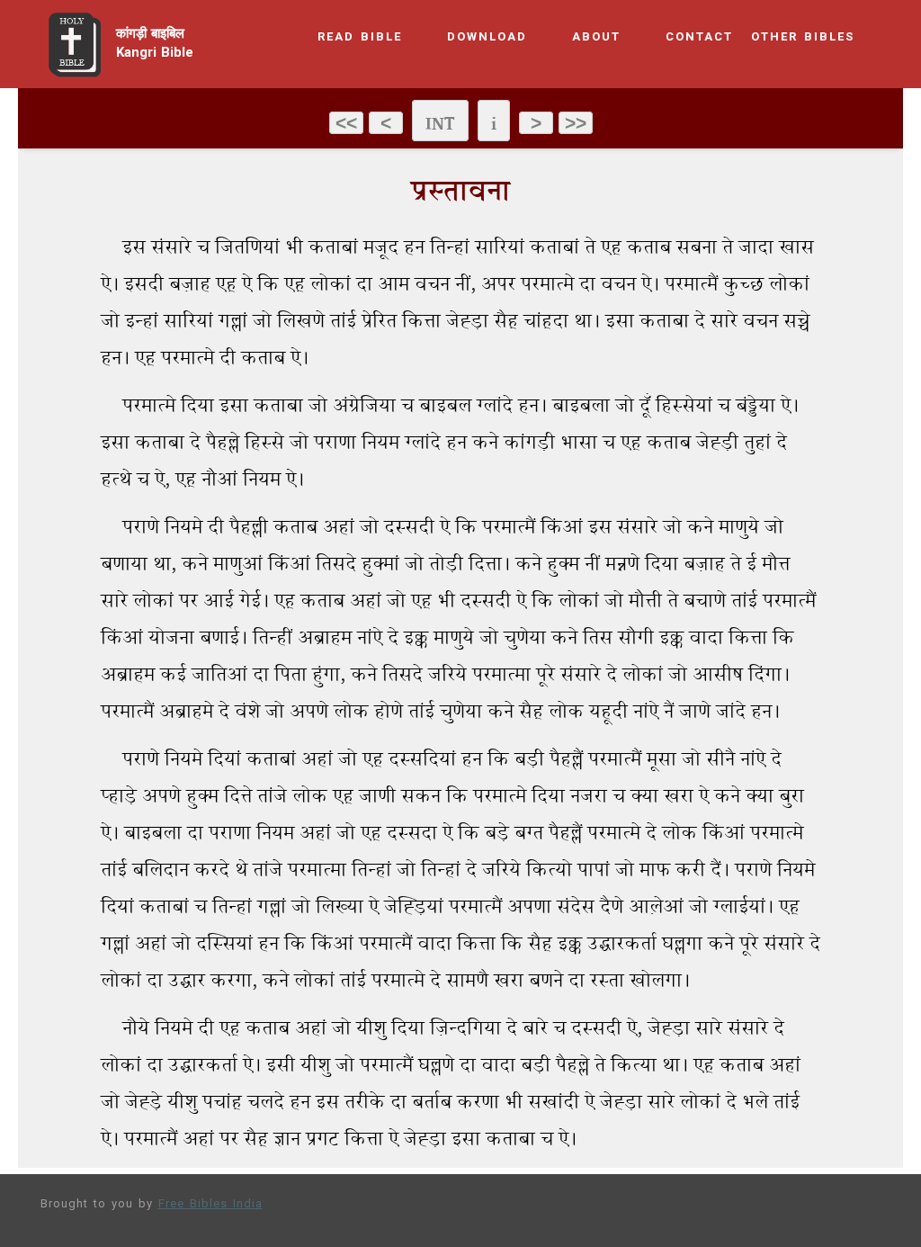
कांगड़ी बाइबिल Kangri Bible (154, 44)
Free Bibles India (210, 1205)
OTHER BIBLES (802, 38)
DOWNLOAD (487, 38)
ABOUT (596, 38)
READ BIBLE (359, 38)
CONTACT (699, 38)
